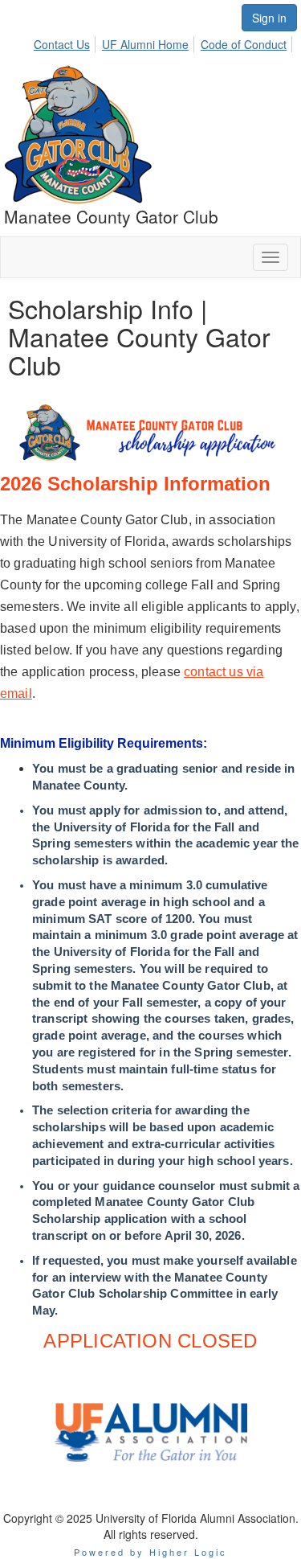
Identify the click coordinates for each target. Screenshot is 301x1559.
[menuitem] (66, 41)
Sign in (269, 18)
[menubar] (164, 41)
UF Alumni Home (145, 44)
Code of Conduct (244, 44)
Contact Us (62, 44)
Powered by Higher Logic (150, 1551)
